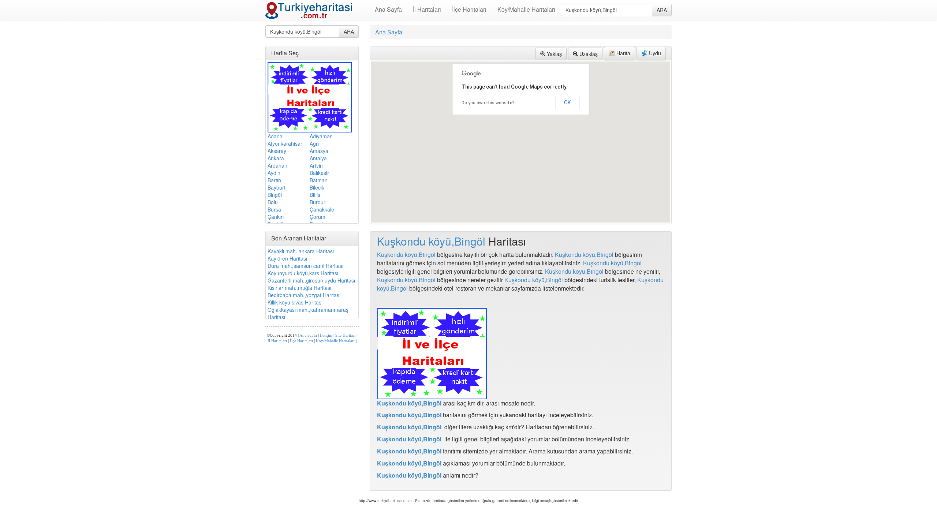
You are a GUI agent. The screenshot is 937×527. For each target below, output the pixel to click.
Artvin (316, 165)
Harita (622, 53)
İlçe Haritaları (469, 9)
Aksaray (277, 150)
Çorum (317, 216)
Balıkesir (319, 172)
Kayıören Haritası (287, 258)
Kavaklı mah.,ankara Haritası (301, 251)
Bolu (273, 202)
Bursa (274, 209)
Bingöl (275, 194)
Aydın (274, 172)
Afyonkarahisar (285, 143)
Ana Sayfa (388, 9)
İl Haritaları (427, 9)
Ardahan (277, 165)
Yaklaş (553, 53)
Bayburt (276, 187)
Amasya (319, 150)
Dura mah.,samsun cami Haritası (305, 265)
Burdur (317, 202)
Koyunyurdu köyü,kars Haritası (303, 273)
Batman (319, 180)
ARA (662, 10)
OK (567, 102)
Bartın (274, 180)
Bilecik (317, 187)
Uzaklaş (588, 53)
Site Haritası (345, 335)
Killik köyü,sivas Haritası (295, 302)
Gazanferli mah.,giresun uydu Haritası (311, 280)
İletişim (326, 335)
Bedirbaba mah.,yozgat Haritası (304, 295)
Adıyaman (321, 136)
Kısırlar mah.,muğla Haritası (299, 287)
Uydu (654, 53)
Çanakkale (322, 209)
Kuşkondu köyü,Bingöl (431, 241)
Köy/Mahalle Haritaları (526, 9)
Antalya (318, 158)
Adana (275, 136)
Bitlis (315, 194)
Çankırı (276, 216)
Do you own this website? (488, 102)
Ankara (276, 158)
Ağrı (314, 143)
